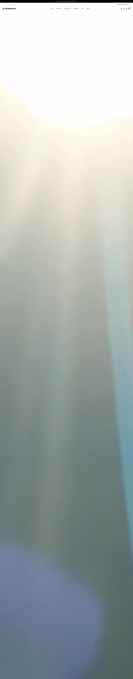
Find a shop (121, 4)
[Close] (129, 1)
